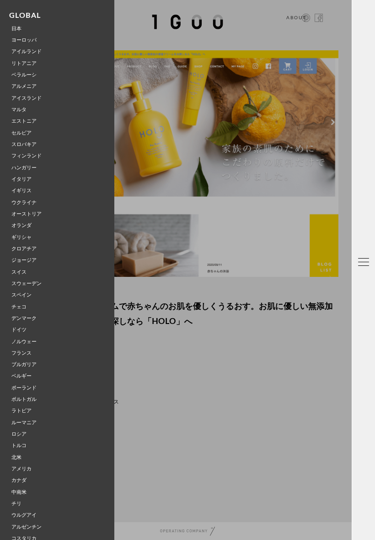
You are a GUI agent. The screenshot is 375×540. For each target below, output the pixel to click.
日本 (16, 28)
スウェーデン (26, 283)
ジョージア (24, 260)
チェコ (19, 306)
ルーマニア (24, 422)
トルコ (19, 445)
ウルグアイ (24, 515)
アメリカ (21, 468)
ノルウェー (24, 341)
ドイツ (19, 329)
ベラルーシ (24, 74)
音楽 (366, 410)
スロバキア (24, 144)
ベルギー (21, 375)
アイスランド (26, 98)
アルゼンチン (26, 526)
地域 (366, 283)
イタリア (21, 179)
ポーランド (24, 387)
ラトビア (21, 410)
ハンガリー (24, 167)
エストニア (24, 121)
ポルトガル (24, 399)
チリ (16, 503)
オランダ (21, 225)
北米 (16, 457)
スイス (19, 272)
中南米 (19, 492)
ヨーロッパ (24, 40)
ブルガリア (24, 364)
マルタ (19, 109)
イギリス (21, 190)
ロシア (19, 434)
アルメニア (24, 86)
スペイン (21, 294)
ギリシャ (21, 237)
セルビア (21, 132)
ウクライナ (24, 202)
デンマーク (24, 318)
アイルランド (26, 51)
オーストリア (26, 213)
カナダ (19, 480)
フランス (21, 353)
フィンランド (26, 155)
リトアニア (24, 63)
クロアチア (24, 248)
